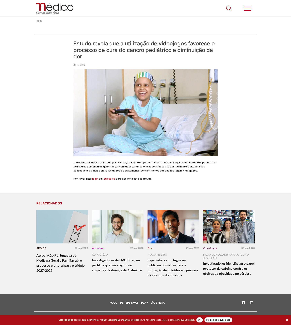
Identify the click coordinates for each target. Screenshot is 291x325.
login (95, 178)
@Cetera (158, 302)
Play (144, 302)
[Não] (286, 320)
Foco (114, 302)
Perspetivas (129, 302)
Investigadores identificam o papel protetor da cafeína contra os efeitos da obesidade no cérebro (229, 268)
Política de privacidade (218, 319)
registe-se (108, 178)
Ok (199, 319)
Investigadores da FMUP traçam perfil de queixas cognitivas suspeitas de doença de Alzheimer (117, 265)
